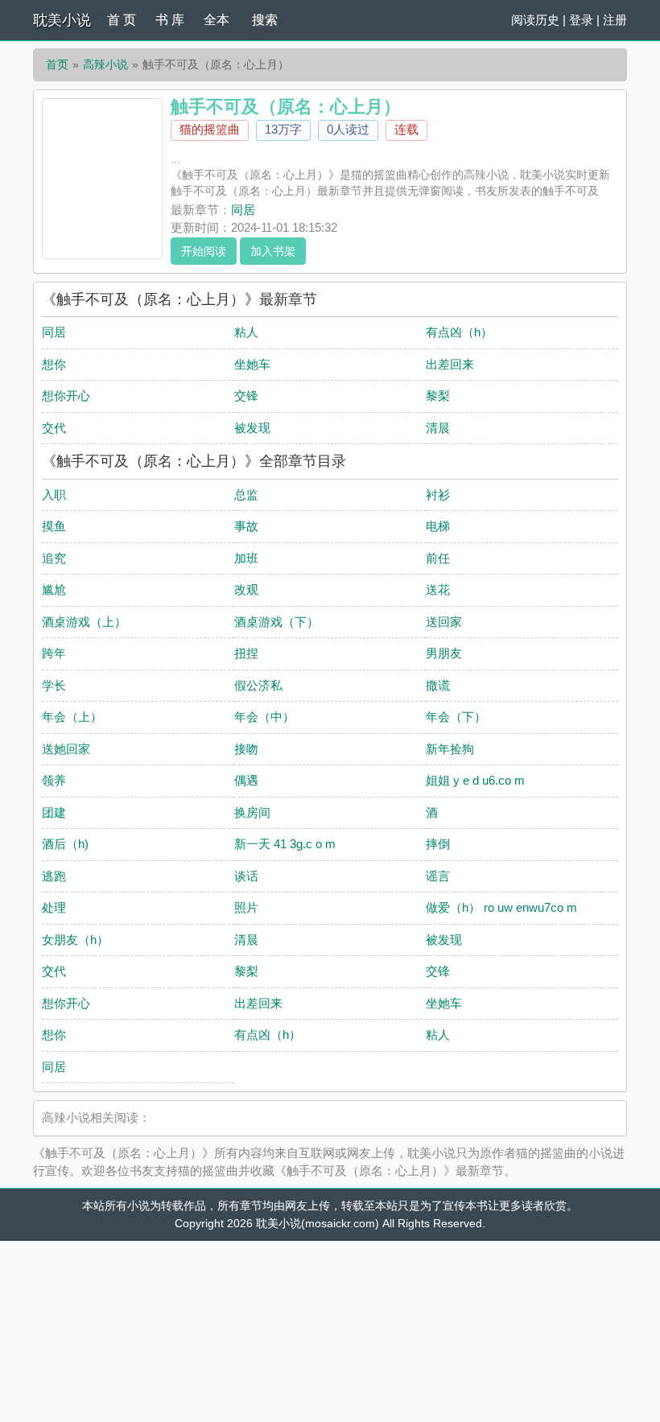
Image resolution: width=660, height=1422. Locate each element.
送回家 (444, 622)
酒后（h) (65, 844)
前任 (438, 558)
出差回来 (450, 364)
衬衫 (438, 494)
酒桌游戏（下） (276, 622)
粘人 (246, 332)
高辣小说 (105, 64)
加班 (246, 558)
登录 (581, 20)
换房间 (252, 812)
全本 (216, 20)
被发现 (252, 428)
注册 (615, 20)
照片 (246, 907)
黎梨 (438, 395)
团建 (54, 812)
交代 (54, 428)
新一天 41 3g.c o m (285, 844)
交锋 (246, 395)
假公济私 (258, 685)
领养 (54, 780)
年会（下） (456, 716)
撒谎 (438, 685)
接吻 (246, 749)
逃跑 (54, 876)
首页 (57, 64)
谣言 (438, 876)
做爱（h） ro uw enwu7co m (501, 907)
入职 (54, 494)
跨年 (54, 653)
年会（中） (264, 716)
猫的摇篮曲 (209, 129)
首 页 (121, 20)
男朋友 (444, 653)
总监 (246, 494)
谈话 (246, 876)
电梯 (438, 526)
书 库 (169, 20)
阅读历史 (535, 20)
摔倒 (438, 844)
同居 (243, 209)
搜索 (265, 20)
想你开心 (66, 395)
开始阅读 (203, 251)
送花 (438, 589)
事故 (246, 526)
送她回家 (66, 749)
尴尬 (54, 589)
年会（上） (72, 716)
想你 (54, 364)
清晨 (438, 428)
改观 (246, 589)
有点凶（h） (459, 332)
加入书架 (272, 251)
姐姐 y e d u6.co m (475, 780)
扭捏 (246, 653)
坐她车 (252, 364)
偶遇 (246, 780)
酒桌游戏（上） (84, 622)
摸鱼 (54, 526)
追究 (54, 558)
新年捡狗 (450, 749)
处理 (54, 907)
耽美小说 (62, 20)
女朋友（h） (75, 939)
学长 (54, 685)
